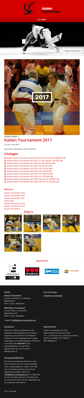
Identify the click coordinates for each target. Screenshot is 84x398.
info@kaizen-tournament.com (16, 374)
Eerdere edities (10, 136)
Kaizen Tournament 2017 (14, 198)
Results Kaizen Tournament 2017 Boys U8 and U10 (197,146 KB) (33, 182)
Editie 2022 (9, 201)
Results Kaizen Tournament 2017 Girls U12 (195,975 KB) (30, 174)
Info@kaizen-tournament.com (24, 320)
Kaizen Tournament (12, 209)
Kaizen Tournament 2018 (14, 195)
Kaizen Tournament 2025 (14, 206)
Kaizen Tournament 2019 (14, 193)
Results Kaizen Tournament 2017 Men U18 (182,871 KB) (29, 166)
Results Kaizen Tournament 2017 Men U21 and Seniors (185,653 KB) (35, 161)
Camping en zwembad (53, 296)
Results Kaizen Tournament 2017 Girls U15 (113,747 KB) (29, 168)
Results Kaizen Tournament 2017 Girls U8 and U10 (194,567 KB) (33, 179)
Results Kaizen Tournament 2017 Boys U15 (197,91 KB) (29, 171)
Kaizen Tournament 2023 (14, 203)
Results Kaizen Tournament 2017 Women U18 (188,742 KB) (31, 163)
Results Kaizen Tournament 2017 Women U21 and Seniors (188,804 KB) (36, 158)
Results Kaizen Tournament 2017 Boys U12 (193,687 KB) (30, 176)
